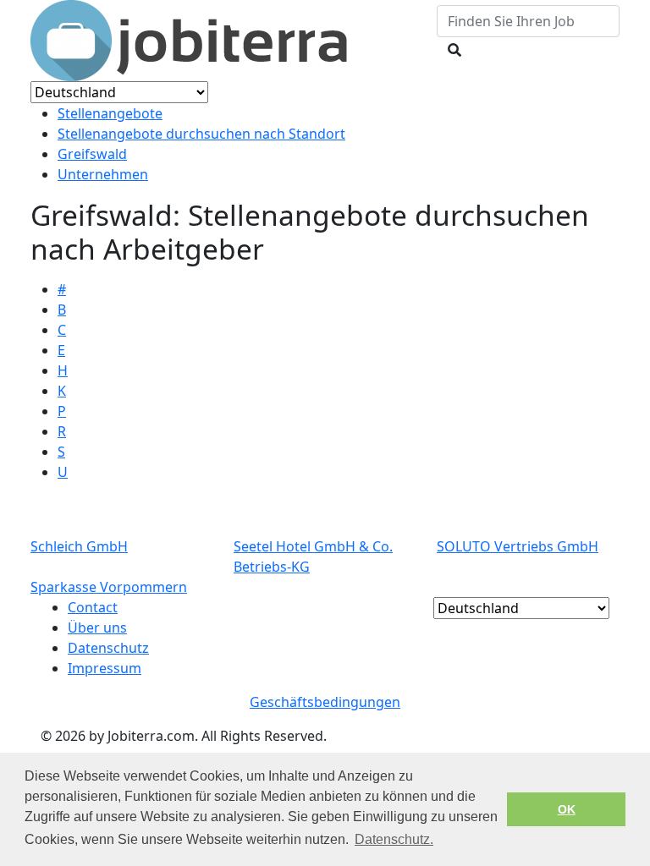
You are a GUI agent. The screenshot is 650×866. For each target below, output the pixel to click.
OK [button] (567, 809)
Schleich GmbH (79, 546)
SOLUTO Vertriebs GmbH (517, 546)
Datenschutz (108, 648)
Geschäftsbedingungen (325, 702)
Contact (93, 607)
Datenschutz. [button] (394, 839)
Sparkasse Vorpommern (108, 587)
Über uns (97, 627)
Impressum (104, 668)
